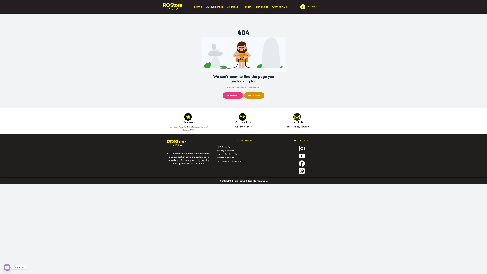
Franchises (261, 6)
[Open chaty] (7, 267)
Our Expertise (214, 6)
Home (198, 6)
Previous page (233, 95)
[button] (309, 7)
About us (232, 6)
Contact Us (279, 6)
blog (248, 6)
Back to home (254, 95)
